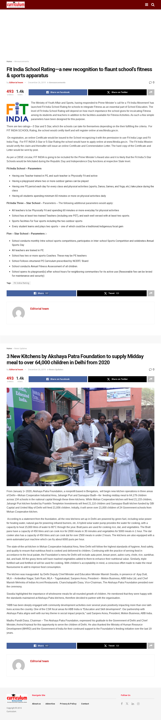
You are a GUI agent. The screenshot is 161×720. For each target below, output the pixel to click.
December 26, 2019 (37, 82)
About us (36, 704)
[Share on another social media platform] (150, 92)
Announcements (21, 61)
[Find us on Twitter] (127, 704)
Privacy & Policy (68, 704)
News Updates (20, 348)
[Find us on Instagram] (138, 704)
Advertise (50, 704)
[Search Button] (152, 4)
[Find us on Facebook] (121, 704)
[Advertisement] (80, 33)
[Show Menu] (146, 4)
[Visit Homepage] (16, 5)
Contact (85, 704)
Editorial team (16, 82)
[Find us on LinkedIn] (133, 704)
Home (9, 61)
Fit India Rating (21, 283)
